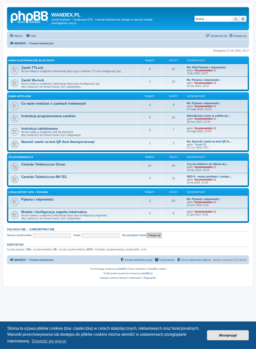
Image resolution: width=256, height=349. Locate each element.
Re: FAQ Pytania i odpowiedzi (206, 67)
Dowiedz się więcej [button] (49, 341)
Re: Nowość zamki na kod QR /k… (209, 141)
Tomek (198, 144)
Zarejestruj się (42, 229)
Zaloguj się (16, 229)
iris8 (143, 249)
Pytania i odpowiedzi (37, 199)
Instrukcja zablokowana (39, 128)
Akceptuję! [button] (228, 335)
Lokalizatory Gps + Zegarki (28, 192)
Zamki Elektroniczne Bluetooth (31, 60)
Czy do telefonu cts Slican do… (207, 163)
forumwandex (203, 70)
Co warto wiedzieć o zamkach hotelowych (53, 103)
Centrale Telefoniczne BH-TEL (44, 177)
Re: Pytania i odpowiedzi (203, 79)
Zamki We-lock (32, 80)
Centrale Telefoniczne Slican (43, 164)
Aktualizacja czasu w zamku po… (209, 115)
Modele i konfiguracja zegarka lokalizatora (54, 212)
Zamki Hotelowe (19, 96)
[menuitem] (31, 36)
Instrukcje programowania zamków (48, 116)
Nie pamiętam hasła (134, 235)
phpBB (121, 268)
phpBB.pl (147, 273)
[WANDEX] (29, 16)
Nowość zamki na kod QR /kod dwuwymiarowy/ (58, 142)
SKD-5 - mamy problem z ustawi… (209, 176)
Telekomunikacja (20, 157)
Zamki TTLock (32, 68)
